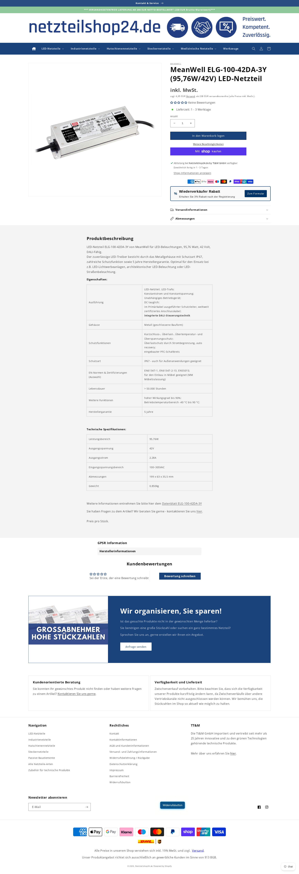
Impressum (117, 770)
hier (199, 511)
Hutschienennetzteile (41, 745)
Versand (190, 96)
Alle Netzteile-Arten (40, 764)
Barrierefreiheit (119, 776)
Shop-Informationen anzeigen (192, 173)
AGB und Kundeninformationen (129, 745)
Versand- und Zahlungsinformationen (133, 751)
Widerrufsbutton (120, 782)
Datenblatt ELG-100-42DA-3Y (182, 503)
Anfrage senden (135, 646)
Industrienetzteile (39, 739)
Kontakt (114, 733)
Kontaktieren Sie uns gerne (77, 694)
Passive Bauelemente (41, 757)
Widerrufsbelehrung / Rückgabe (130, 757)
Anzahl (174, 116)
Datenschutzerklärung (123, 764)
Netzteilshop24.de (144, 866)
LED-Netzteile (36, 733)
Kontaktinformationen (123, 739)
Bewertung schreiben (180, 576)
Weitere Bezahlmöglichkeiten (208, 144)
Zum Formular (255, 193)
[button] (52, 49)
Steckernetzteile (38, 751)
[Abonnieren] (86, 807)
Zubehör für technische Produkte (49, 770)
